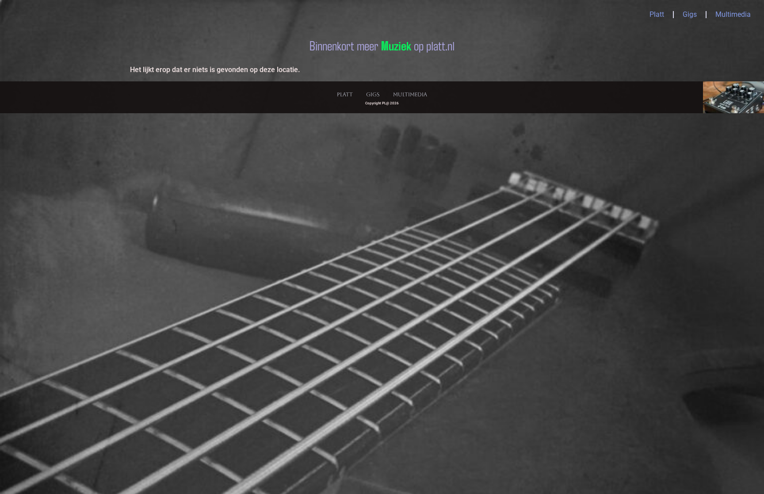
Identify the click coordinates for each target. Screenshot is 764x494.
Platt (656, 14)
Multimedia (733, 14)
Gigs (690, 14)
